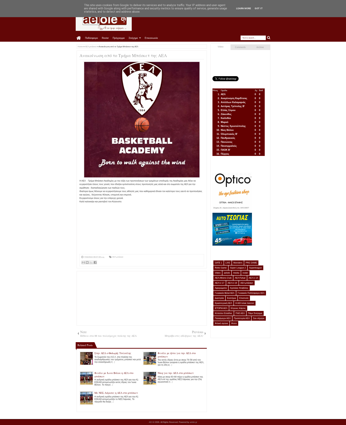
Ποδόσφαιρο (91, 38)
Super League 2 (238, 268)
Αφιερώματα (221, 288)
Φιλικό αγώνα (221, 323)
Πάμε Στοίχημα (255, 313)
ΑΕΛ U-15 (253, 278)
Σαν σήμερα (258, 318)
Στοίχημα (133, 38)
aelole (227, 273)
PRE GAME (251, 262)
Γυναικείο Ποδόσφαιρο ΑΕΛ (251, 293)
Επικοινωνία (151, 38)
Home (79, 38)
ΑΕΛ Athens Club (223, 278)
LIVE (227, 262)
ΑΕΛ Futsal (240, 278)
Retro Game (221, 268)
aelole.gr (193, 422)
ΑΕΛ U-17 (219, 283)
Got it (259, 8)
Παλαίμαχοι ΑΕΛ (223, 318)
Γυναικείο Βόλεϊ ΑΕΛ (224, 293)
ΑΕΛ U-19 (232, 283)
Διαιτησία (219, 298)
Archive (260, 47)
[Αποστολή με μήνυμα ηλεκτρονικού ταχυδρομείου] (83, 262)
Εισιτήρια (231, 298)
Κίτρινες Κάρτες (238, 308)
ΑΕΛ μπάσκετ (117, 257)
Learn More (243, 8)
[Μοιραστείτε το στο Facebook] (95, 262)
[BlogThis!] (87, 262)
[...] (113, 362)
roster (245, 273)
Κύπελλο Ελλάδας (223, 313)
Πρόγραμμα (119, 38)
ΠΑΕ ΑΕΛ (240, 313)
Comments (240, 47)
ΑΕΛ (151, 422)
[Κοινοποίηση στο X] (91, 262)
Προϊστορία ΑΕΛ (242, 318)
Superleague (255, 268)
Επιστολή (244, 298)
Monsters (237, 262)
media (236, 273)
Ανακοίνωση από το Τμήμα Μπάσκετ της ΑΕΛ (123, 55)
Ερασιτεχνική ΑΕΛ (223, 303)
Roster (105, 38)
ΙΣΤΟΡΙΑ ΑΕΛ (221, 308)
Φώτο (234, 323)
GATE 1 (218, 262)
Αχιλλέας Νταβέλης (239, 288)
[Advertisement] (141, 229)
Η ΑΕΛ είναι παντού (244, 303)
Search (268, 37)
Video (220, 46)
